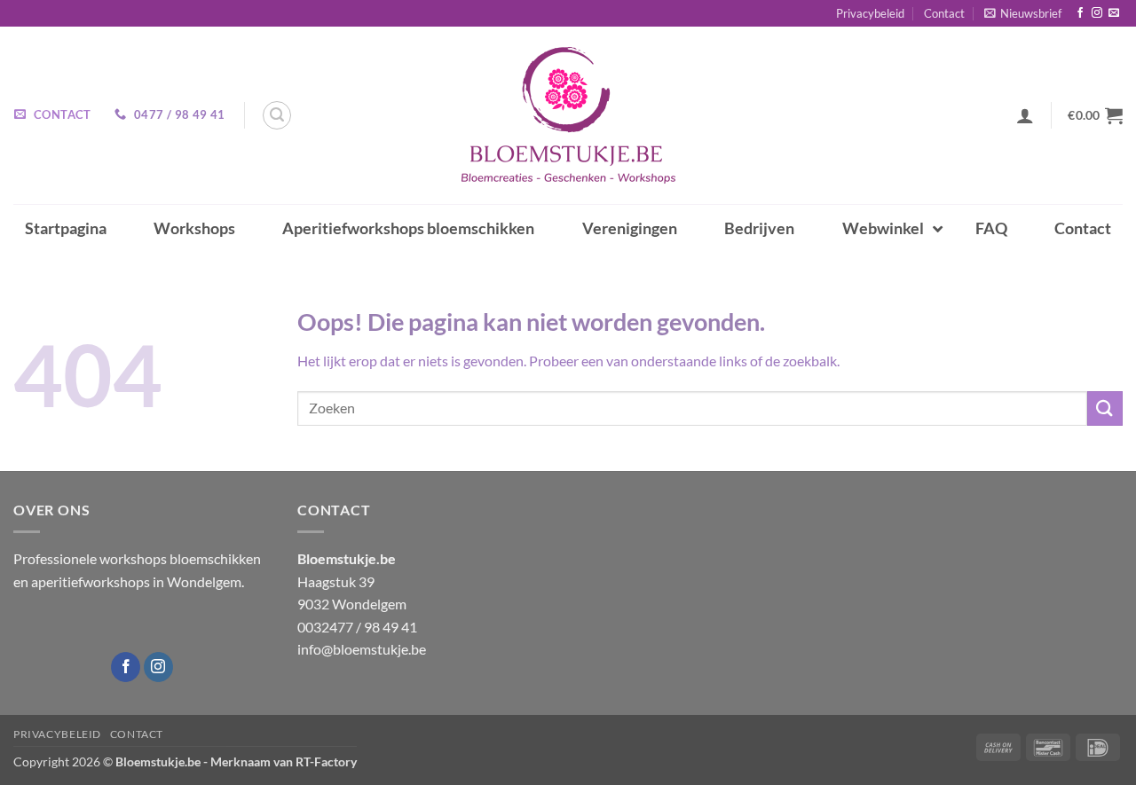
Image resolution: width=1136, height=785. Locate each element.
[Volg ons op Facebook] (1080, 13)
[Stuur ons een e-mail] (1113, 13)
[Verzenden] (1105, 408)
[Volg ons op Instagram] (1097, 13)
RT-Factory (326, 761)
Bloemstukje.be (158, 761)
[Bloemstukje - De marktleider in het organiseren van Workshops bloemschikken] (568, 115)
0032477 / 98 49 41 (357, 626)
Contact (944, 13)
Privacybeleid (870, 13)
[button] (1022, 13)
